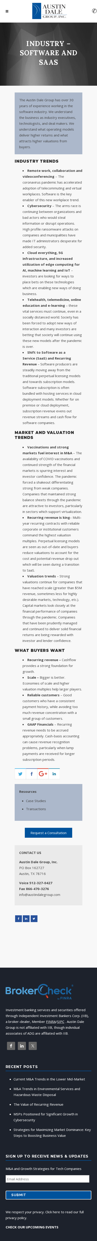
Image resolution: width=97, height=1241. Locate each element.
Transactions (36, 809)
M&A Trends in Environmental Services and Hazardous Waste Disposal (47, 1091)
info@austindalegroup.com (39, 894)
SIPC (60, 1021)
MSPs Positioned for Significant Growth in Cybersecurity (46, 1117)
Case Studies (36, 800)
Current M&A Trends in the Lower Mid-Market (49, 1079)
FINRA (51, 1021)
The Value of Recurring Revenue (38, 1104)
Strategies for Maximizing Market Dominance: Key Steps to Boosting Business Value (52, 1132)
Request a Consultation (48, 832)
